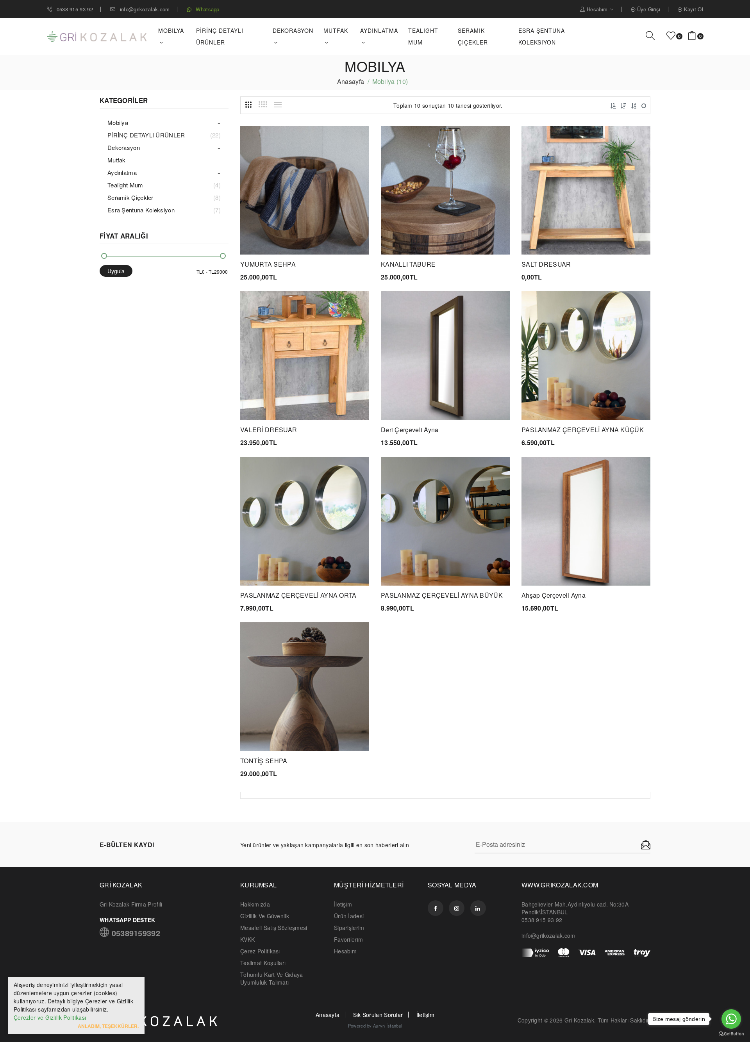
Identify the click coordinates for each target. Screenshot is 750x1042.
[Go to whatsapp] (731, 1019)
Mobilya (117, 122)
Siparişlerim (349, 928)
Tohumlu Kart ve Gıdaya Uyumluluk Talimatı (271, 978)
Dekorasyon (123, 147)
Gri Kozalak (579, 1020)
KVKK (247, 939)
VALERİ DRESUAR (268, 429)
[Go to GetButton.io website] (731, 1034)
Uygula (116, 271)
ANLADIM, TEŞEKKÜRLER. (108, 1026)
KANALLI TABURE (408, 264)
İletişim (343, 904)
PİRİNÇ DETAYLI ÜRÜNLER (219, 36)
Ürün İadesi (349, 916)
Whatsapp (207, 9)
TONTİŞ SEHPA (264, 760)
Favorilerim (348, 939)
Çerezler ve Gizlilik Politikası (50, 1017)
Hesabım (597, 9)
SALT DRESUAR (546, 264)
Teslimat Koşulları (263, 963)
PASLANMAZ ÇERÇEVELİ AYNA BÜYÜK (442, 595)
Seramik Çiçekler (473, 36)
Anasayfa (350, 81)
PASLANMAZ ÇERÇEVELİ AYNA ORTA (298, 595)
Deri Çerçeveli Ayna (410, 429)
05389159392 (134, 932)
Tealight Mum (423, 36)
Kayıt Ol (692, 9)
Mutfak (116, 160)
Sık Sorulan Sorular (378, 1014)
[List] (278, 105)
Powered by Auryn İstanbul (375, 1025)
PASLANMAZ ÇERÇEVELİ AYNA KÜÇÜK (582, 429)
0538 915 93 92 (74, 9)
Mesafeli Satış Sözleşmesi (273, 928)
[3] (248, 105)
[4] (263, 104)
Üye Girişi (647, 9)
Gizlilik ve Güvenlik (264, 916)
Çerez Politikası (260, 951)
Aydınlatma (122, 172)
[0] (670, 35)
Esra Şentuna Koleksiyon (541, 36)
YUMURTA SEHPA (268, 264)
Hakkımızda (255, 904)
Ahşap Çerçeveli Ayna (553, 595)
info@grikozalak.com (145, 9)
